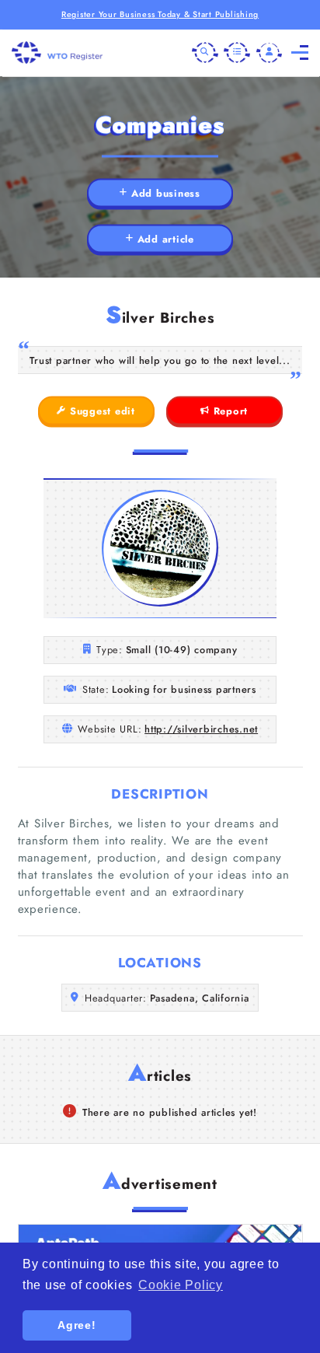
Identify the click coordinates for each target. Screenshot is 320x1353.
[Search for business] (205, 53)
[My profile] (269, 53)
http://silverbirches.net (201, 729)
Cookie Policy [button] (180, 1285)
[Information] (237, 53)
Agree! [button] (76, 1325)
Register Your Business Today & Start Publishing (160, 14)
